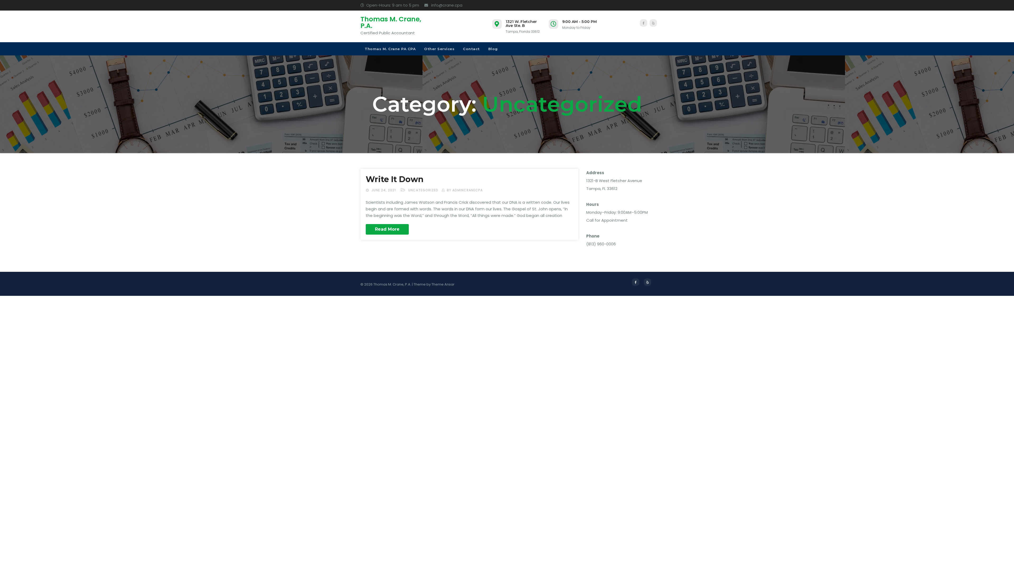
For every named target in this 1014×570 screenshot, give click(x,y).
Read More (387, 229)
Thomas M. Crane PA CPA (390, 49)
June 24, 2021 (384, 190)
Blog (493, 49)
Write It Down (395, 179)
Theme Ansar (442, 284)
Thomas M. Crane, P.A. (390, 22)
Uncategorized (423, 190)
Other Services (439, 49)
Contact (471, 49)
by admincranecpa (465, 190)
